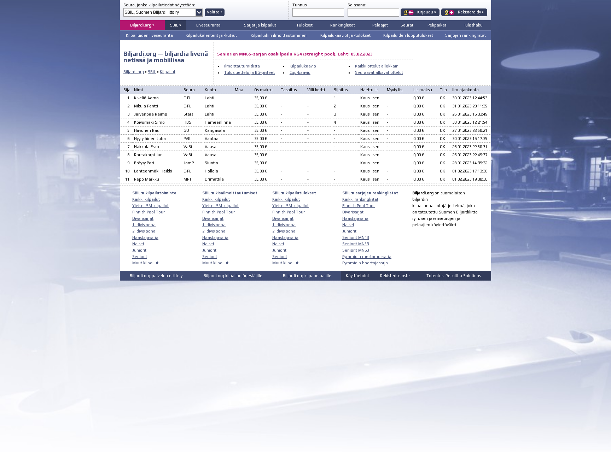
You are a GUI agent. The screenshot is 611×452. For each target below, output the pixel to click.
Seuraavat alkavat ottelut (379, 72)
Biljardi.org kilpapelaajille (307, 276)
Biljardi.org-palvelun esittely (156, 276)
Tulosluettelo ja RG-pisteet (249, 72)
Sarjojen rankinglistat (465, 35)
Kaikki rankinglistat (360, 199)
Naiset (138, 244)
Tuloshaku (473, 25)
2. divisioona (144, 231)
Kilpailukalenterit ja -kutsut (211, 35)
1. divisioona (144, 225)
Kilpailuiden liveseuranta (149, 35)
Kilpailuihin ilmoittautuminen (279, 35)
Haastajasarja (145, 237)
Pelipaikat (436, 25)
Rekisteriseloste (395, 276)
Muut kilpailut (145, 263)
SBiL (152, 72)
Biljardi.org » (142, 25)
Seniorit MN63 (355, 250)
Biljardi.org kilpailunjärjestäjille (233, 276)
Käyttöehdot (357, 276)
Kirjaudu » (426, 12)
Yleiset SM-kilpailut (150, 206)
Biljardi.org (133, 72)
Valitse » (214, 12)
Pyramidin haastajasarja (365, 263)
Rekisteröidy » (471, 12)
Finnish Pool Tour (148, 212)
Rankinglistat (342, 25)
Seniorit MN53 (355, 244)
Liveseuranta (208, 25)
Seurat (407, 25)
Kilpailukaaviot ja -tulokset (345, 35)
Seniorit (139, 256)
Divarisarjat (142, 218)
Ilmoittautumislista (242, 66)
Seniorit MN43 (355, 237)
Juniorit (139, 250)
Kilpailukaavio (303, 66)
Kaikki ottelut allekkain (376, 66)
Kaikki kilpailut (146, 199)
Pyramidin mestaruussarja (366, 256)
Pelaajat (380, 25)
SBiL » (175, 25)
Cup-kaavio (300, 72)
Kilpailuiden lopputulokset (408, 35)
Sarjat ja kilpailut (260, 25)
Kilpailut (167, 72)
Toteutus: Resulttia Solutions (453, 276)
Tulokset (304, 25)
